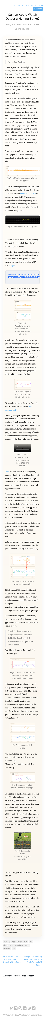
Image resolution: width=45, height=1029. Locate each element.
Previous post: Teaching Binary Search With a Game (12, 959)
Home (12, 5)
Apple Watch (17, 942)
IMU (26, 942)
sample (11, 265)
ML (14, 948)
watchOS (19, 945)
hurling (7, 942)
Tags (27, 5)
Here (7, 472)
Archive (20, 5)
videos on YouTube (28, 194)
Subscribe (38, 9)
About (33, 5)
